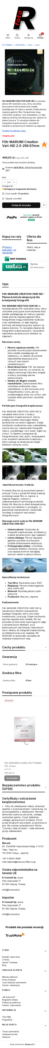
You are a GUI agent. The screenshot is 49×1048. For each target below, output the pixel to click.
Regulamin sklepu (10, 1000)
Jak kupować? (8, 997)
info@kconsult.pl (10, 889)
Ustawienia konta (9, 1034)
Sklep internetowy (21, 1044)
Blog (4, 965)
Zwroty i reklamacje (11, 985)
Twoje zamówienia (10, 1031)
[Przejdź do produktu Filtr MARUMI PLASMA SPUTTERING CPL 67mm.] (24, 729)
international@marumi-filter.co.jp (19, 861)
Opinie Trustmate (9, 962)
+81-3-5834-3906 (11, 858)
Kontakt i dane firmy (11, 957)
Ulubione (6, 1037)
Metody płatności (10, 977)
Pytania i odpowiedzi (11, 1005)
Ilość (4, 177)
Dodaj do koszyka (21, 205)
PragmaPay (7, 1020)
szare (37, 45)
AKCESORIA (20, 45)
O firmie (5, 960)
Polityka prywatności (11, 1002)
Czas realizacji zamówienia (14, 982)
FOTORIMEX (7, 45)
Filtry (30, 45)
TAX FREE (6, 1017)
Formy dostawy (9, 980)
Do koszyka (12, 778)
